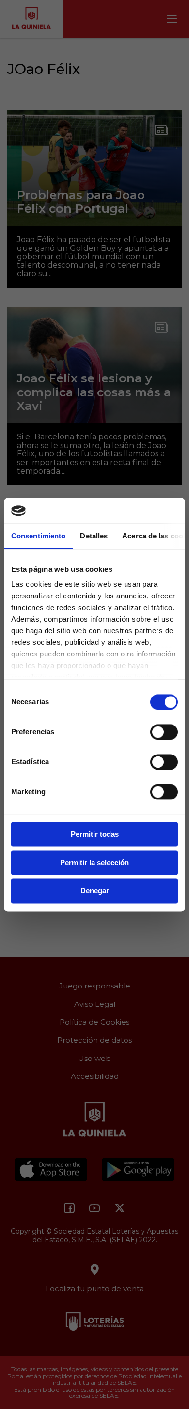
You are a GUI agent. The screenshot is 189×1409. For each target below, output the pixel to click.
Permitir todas (95, 834)
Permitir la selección (94, 862)
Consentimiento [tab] (38, 536)
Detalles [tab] (94, 536)
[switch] (164, 732)
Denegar (94, 891)
